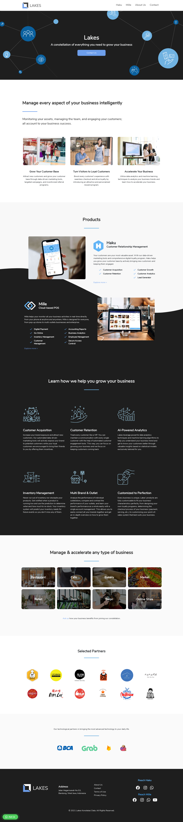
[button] (10, 817)
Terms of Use (100, 791)
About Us (98, 784)
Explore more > (100, 282)
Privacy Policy (100, 795)
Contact (97, 788)
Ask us (66, 618)
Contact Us (91, 52)
